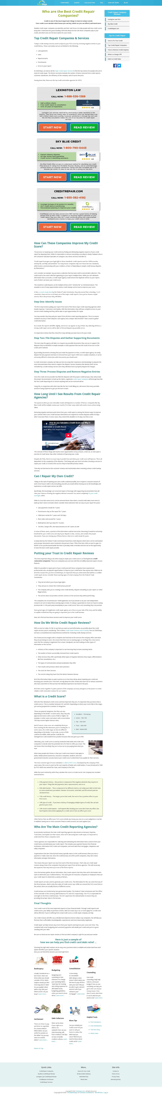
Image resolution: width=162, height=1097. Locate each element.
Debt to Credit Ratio (114, 59)
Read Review (84, 127)
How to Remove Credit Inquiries (118, 50)
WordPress (99, 1092)
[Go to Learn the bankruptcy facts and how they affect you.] (40, 964)
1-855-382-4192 (75, 197)
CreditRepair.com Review (46, 1079)
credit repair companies (80, 379)
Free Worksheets (96, 1026)
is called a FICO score (69, 763)
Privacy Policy (116, 1076)
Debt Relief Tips (83, 1076)
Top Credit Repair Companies (117, 45)
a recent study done (45, 292)
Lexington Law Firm (114, 19)
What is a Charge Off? (115, 54)
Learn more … (42, 994)
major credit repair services (64, 71)
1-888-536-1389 (74, 96)
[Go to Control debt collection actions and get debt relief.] (57, 1014)
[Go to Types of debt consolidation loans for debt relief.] (74, 964)
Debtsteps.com (80, 1091)
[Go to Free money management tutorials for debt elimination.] (57, 965)
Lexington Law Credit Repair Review (46, 1076)
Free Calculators (95, 1022)
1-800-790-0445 (74, 147)
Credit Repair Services (46, 1082)
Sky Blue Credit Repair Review (46, 1074)
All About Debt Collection (84, 1074)
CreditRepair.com (113, 28)
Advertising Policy (116, 1079)
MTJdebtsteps (72, 1092)
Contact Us (116, 1071)
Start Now (52, 127)
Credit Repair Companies (46, 1071)
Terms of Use (116, 1074)
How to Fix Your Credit (115, 41)
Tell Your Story (95, 1029)
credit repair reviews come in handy (77, 630)
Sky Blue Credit (112, 24)
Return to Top (38, 1048)
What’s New (94, 1033)
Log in (106, 1092)
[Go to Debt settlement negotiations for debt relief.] (42, 1014)
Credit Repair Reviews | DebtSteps (47, 3)
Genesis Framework (87, 1092)
